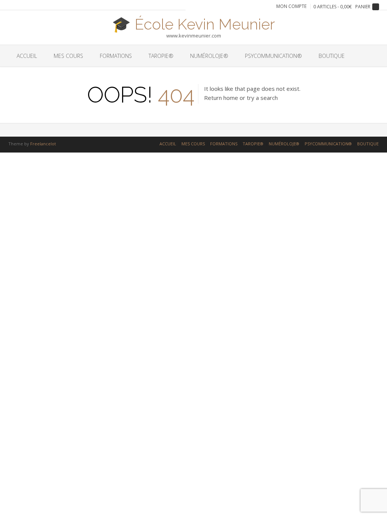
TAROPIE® (161, 55)
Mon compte (291, 6)
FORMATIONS (116, 55)
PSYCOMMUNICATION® (273, 55)
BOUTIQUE (332, 55)
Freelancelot (43, 143)
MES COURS (68, 55)
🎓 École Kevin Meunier (193, 23)
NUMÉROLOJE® (209, 55)
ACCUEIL (27, 55)
